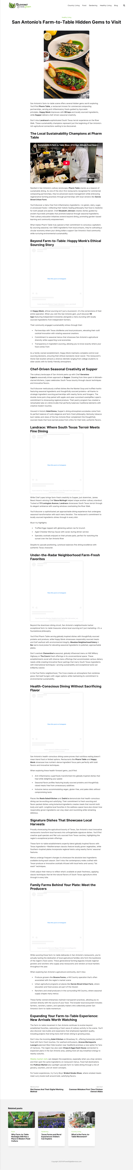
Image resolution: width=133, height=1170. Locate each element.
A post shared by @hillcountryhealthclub (56, 749)
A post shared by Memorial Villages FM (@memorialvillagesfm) (56, 948)
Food (84, 5)
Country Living (74, 5)
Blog (116, 5)
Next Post (86, 1089)
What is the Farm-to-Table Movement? (80, 1135)
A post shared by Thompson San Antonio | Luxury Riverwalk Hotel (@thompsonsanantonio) (60, 490)
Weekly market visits (39, 1059)
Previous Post (46, 1089)
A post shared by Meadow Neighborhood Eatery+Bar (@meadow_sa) (56, 618)
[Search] (124, 5)
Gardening (93, 5)
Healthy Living (105, 5)
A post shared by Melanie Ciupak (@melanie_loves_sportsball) (56, 304)
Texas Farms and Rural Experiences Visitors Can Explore (51, 1136)
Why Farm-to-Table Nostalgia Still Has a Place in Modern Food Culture (20, 1137)
